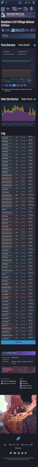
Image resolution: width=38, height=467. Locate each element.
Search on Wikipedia (10, 381)
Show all (18, 342)
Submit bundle (26, 385)
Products (25, 383)
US (15, 445)
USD (28, 445)
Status (19, 448)
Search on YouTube (10, 383)
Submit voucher (27, 388)
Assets (24, 381)
